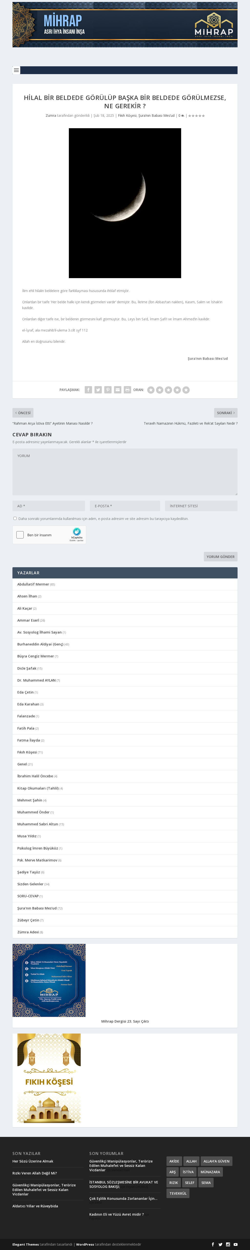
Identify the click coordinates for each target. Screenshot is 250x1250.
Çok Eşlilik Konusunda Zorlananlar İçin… (123, 1198)
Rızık (173, 1182)
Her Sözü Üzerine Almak (32, 1161)
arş (172, 1172)
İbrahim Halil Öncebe (35, 776)
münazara (210, 1172)
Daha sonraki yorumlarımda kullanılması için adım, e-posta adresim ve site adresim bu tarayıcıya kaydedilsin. (103, 518)
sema (206, 1182)
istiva (188, 1172)
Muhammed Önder (33, 812)
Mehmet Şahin (29, 800)
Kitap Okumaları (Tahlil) (38, 788)
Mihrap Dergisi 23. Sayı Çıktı (125, 1021)
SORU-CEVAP (28, 896)
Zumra (51, 115)
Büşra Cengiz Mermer (35, 656)
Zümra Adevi (28, 932)
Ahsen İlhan (27, 596)
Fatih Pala (25, 728)
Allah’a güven (216, 1161)
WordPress (85, 1244)
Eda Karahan (28, 704)
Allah (191, 1161)
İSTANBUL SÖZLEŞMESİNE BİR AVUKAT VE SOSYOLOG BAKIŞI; (123, 1184)
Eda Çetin (25, 692)
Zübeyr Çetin (28, 920)
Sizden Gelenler (30, 884)
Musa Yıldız (27, 836)
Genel (22, 764)
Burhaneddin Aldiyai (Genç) (40, 644)
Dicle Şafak (26, 668)
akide (174, 1161)
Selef (189, 1182)
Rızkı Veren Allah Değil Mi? (34, 1173)
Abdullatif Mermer (33, 584)
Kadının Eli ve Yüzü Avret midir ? (116, 1214)
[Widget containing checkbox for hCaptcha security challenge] (49, 535)
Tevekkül (178, 1193)
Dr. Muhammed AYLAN (36, 680)
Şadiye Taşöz (28, 872)
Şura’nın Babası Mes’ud (156, 115)
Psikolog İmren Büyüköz (37, 848)
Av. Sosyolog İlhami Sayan (39, 632)
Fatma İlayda (28, 740)
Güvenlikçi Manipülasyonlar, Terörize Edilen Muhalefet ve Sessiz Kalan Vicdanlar (44, 1189)
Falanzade (26, 716)
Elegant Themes (25, 1244)
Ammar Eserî (28, 620)
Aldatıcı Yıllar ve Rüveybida (35, 1206)
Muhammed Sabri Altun (37, 824)
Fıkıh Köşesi (127, 115)
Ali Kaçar (24, 608)
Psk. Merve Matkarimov (37, 860)
